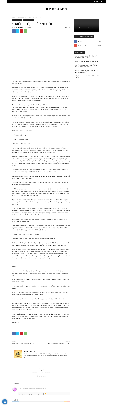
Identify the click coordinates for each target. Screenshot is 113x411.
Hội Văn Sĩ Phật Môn (18, 27)
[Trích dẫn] (34, 394)
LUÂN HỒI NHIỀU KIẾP (22, 17)
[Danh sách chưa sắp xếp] (31, 394)
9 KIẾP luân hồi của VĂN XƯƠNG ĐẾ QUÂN (23, 343)
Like (100, 41)
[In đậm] (20, 394)
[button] (96, 1)
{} (40, 394)
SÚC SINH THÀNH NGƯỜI (28, 20)
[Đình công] (27, 394)
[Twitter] (17, 31)
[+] (43, 394)
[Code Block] (36, 394)
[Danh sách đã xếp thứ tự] (29, 394)
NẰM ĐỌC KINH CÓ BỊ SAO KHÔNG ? (90, 61)
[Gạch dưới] (24, 394)
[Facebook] (14, 31)
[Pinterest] (21, 31)
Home (13, 17)
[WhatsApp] (25, 31)
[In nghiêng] (22, 394)
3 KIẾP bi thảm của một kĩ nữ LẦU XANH (59, 343)
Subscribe (98, 45)
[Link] (38, 394)
